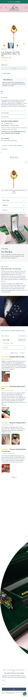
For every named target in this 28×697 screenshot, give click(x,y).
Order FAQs (5, 200)
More (14, 477)
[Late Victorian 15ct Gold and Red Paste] (4, 45)
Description (4, 97)
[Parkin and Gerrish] (14, 7)
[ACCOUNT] (17, 7)
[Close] (25, 536)
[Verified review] (11, 359)
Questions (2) (22, 340)
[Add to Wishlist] (26, 162)
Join (14, 689)
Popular (16, 353)
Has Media (22, 353)
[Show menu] (1, 7)
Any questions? (5, 116)
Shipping (5, 205)
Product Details (5, 113)
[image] (6, 376)
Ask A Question (22, 336)
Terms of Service (9, 693)
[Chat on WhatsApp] (25, 694)
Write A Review (5, 336)
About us (5, 210)
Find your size (4, 64)
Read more (4, 405)
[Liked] (25, 359)
